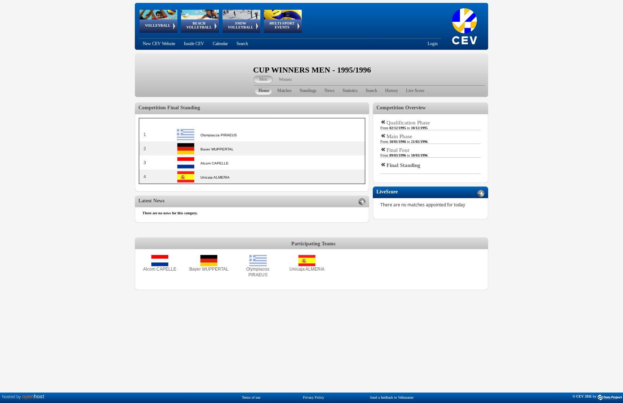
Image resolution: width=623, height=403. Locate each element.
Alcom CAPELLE (159, 269)
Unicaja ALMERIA (307, 269)
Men (263, 79)
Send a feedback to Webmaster (392, 397)
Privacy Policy (313, 397)
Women (285, 79)
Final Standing (403, 165)
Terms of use (251, 397)
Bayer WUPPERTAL (209, 269)
